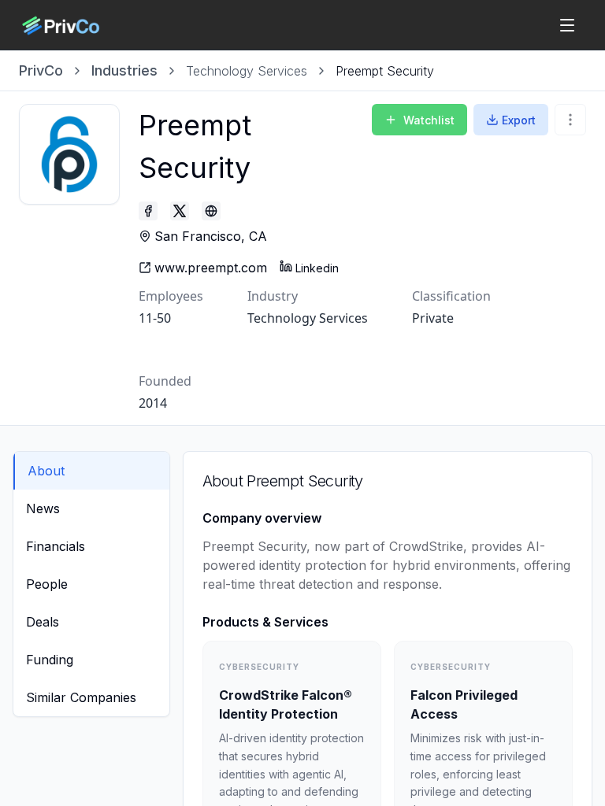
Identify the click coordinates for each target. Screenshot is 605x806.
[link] (385, 70)
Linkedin (317, 268)
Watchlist (429, 120)
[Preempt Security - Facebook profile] (148, 211)
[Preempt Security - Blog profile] (211, 211)
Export (519, 120)
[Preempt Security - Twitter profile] (179, 211)
